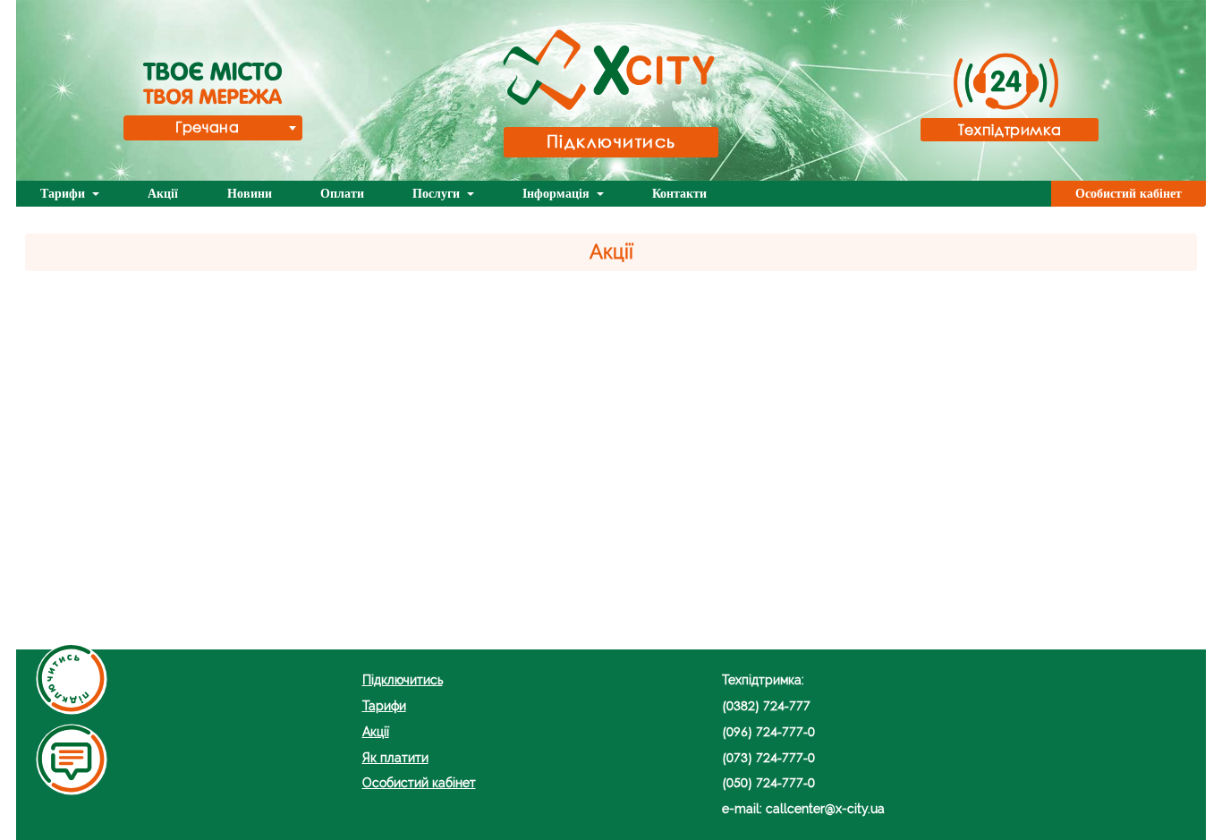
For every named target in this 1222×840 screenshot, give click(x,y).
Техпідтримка (1010, 129)
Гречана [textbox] (207, 126)
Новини (249, 193)
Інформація (557, 193)
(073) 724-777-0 (768, 757)
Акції (163, 193)
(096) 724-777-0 (768, 731)
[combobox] (212, 127)
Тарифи (64, 193)
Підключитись (611, 141)
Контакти (679, 193)
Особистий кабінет (1128, 193)
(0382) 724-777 (766, 705)
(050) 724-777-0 (768, 782)
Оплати (342, 193)
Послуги (437, 193)
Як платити (395, 757)
